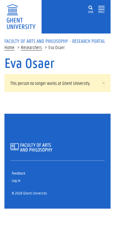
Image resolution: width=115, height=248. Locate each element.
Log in (16, 180)
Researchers (31, 47)
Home (9, 47)
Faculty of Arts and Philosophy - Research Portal (54, 41)
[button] (101, 8)
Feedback (18, 172)
